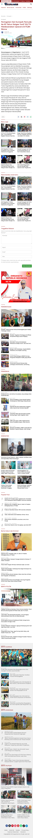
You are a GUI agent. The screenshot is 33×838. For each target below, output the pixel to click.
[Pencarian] (31, 4)
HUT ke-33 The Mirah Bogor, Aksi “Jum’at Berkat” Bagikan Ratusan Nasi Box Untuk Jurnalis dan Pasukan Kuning (8, 134)
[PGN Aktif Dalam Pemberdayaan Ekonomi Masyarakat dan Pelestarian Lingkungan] (16, 721)
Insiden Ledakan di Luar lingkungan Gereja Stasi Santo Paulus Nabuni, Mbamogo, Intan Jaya (23, 816)
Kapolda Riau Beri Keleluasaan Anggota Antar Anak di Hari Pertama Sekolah (20, 407)
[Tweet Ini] (21, 117)
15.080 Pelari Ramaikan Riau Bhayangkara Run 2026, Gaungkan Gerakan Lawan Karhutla (14, 670)
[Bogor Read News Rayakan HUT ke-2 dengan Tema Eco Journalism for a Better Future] (24, 127)
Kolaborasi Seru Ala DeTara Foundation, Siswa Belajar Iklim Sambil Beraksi (16, 394)
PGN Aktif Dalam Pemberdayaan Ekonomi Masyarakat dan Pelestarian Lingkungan (15, 733)
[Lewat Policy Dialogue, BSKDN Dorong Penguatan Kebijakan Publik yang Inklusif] (5, 357)
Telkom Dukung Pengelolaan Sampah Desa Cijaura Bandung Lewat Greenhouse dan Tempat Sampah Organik (18, 738)
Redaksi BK (6, 31)
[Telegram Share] (27, 117)
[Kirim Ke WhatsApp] (31, 117)
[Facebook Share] (18, 117)
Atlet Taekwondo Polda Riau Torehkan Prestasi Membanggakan (20, 675)
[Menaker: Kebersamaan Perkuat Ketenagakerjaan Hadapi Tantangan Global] (16, 318)
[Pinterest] (12, 825)
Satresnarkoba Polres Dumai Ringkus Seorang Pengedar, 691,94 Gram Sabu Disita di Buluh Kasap (15, 580)
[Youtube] (18, 825)
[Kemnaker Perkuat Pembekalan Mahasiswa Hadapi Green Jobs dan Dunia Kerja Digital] (5, 343)
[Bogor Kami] (11, 4)
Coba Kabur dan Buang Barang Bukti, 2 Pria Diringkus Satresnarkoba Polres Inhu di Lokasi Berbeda (15, 615)
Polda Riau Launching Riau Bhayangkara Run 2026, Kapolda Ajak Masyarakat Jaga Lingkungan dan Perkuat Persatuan (21, 703)
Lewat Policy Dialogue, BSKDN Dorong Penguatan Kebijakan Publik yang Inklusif (20, 356)
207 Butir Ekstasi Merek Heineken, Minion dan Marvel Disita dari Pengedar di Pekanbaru (16, 575)
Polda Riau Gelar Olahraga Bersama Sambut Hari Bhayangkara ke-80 (19, 689)
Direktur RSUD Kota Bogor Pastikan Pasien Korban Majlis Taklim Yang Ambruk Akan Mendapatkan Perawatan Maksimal (8, 472)
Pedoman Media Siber (13, 832)
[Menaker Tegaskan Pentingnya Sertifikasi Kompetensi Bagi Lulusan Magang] (5, 336)
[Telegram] (26, 826)
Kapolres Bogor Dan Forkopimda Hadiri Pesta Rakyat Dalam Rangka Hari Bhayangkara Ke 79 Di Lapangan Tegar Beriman (8, 166)
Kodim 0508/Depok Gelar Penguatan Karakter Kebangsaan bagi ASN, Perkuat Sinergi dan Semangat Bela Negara (24, 802)
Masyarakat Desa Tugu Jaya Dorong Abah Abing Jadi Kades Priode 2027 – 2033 (15, 632)
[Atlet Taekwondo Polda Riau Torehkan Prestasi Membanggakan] (5, 676)
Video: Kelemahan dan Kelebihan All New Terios (17, 514)
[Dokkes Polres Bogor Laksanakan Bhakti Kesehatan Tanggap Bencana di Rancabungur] (8, 480)
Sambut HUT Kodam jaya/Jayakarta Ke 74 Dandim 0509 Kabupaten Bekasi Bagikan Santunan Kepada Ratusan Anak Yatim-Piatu (18, 499)
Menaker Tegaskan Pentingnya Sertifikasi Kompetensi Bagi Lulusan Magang (20, 335)
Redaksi (18, 830)
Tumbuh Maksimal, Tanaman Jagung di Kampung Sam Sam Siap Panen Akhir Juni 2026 (16, 626)
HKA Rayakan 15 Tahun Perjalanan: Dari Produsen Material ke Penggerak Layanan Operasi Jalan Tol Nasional (8, 150)
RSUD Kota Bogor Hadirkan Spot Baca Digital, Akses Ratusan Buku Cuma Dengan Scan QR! (24, 487)
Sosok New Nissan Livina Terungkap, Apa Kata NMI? (18, 525)
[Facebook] (7, 825)
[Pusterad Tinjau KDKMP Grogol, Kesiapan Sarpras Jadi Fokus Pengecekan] (16, 776)
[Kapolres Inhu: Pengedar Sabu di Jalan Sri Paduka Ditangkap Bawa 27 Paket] (16, 542)
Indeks (6, 830)
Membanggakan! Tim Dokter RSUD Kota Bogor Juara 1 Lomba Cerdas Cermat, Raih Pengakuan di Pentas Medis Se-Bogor (24, 472)
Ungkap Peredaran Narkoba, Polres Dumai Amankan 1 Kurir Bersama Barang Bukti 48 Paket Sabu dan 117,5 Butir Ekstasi (16, 610)
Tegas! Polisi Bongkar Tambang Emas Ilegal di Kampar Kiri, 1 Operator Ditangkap (16, 569)
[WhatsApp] (21, 825)
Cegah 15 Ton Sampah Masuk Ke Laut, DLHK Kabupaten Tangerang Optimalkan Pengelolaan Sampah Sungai (17, 744)
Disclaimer (23, 832)
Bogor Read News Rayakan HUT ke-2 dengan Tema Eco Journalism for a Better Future (24, 134)
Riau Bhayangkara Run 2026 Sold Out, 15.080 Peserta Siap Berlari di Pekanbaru (20, 696)
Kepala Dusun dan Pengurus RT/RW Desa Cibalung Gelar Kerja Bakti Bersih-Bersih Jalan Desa (18, 755)
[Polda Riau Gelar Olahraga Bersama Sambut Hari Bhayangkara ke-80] (5, 690)
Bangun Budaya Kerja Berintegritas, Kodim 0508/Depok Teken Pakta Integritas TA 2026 (7, 816)
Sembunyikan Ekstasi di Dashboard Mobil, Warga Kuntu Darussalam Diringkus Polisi (15, 620)
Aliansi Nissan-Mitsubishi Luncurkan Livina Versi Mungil (17, 520)
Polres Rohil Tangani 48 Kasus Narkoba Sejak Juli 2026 (15, 564)
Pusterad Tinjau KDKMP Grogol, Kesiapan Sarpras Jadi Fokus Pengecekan (15, 787)
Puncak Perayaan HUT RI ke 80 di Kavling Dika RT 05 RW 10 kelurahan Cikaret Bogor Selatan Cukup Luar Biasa (24, 150)
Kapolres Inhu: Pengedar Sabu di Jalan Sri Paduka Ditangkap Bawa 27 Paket (17, 505)
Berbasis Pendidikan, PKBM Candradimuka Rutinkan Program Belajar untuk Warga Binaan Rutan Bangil (21, 428)
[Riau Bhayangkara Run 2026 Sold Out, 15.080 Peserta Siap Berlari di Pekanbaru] (5, 697)
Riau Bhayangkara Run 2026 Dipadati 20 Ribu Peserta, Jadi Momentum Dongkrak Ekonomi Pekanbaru (20, 682)
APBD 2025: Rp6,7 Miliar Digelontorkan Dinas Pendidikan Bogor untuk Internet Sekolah (20, 421)
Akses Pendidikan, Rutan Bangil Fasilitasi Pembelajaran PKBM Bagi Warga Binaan (20, 400)
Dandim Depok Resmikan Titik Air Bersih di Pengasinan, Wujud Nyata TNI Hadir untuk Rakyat (7, 802)
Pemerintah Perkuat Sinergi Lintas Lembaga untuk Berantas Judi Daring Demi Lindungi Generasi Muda (19, 363)
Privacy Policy (25, 830)
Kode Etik (11, 830)
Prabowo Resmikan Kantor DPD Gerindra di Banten (18, 510)
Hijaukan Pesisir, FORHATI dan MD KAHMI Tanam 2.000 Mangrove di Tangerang (17, 750)
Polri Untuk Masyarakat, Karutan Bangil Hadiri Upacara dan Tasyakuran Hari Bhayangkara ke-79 (24, 166)
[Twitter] (9, 825)
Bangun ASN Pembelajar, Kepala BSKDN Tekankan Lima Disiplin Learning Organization (20, 349)
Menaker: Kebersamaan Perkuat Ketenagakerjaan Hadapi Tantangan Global (16, 330)
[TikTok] (24, 826)
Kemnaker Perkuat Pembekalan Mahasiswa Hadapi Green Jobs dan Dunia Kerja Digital (20, 342)
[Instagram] (15, 825)
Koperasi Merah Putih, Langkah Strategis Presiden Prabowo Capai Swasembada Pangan (16, 637)
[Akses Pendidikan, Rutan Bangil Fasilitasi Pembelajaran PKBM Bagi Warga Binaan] (5, 401)
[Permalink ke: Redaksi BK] (2, 32)
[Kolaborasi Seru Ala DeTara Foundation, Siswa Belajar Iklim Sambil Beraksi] (16, 382)
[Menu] (2, 4)
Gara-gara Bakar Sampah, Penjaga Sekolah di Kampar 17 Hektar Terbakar (16, 559)
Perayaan (3, 19)
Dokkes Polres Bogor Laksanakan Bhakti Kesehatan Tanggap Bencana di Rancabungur (7, 487)
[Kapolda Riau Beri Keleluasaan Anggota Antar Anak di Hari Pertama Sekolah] (5, 408)
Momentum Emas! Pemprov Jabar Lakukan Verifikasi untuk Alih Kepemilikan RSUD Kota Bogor (16, 458)
